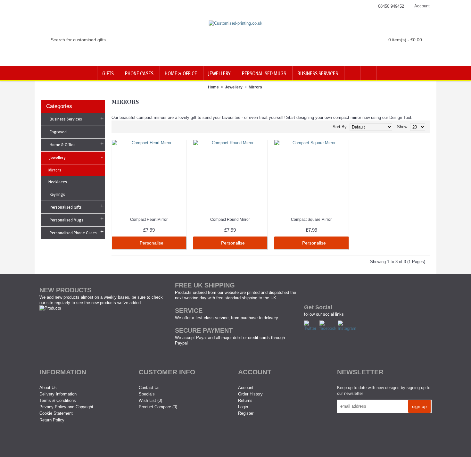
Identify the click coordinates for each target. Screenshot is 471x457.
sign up (419, 406)
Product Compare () (158, 406)
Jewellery (234, 87)
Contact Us (149, 387)
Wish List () (150, 400)
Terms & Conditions (57, 400)
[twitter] (311, 328)
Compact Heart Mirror (149, 219)
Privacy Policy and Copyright (66, 406)
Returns (245, 400)
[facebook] (328, 328)
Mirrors (255, 87)
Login (243, 406)
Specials (147, 394)
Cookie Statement (56, 413)
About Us (48, 387)
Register (245, 413)
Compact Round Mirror (230, 219)
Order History (250, 394)
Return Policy (51, 420)
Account (245, 387)
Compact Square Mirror (311, 219)
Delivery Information (58, 394)
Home (213, 87)
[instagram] (348, 328)
